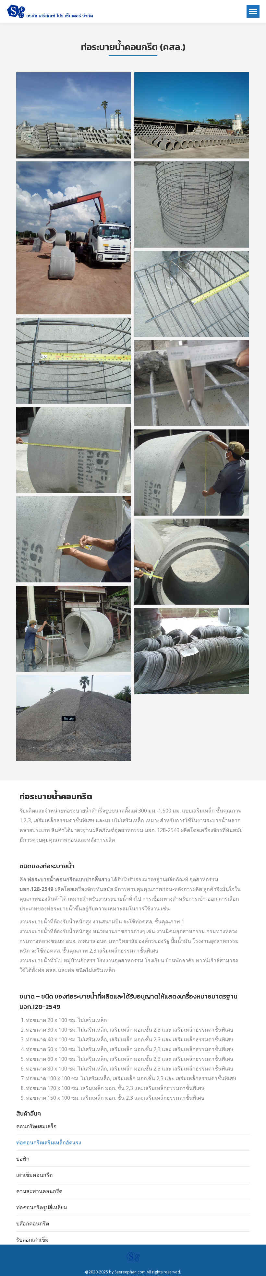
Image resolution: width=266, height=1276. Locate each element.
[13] (191, 651)
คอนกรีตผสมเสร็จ (36, 1126)
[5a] (73, 361)
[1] (73, 115)
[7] (73, 450)
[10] (73, 629)
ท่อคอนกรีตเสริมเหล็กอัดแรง (48, 1142)
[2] (191, 115)
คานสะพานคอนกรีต (39, 1191)
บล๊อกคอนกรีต (32, 1223)
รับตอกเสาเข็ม (32, 1239)
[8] (191, 472)
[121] (191, 562)
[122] (73, 718)
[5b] (191, 294)
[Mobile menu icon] (253, 11)
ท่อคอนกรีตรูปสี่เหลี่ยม (41, 1207)
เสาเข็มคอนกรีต (34, 1174)
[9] (73, 539)
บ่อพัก (23, 1158)
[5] (191, 204)
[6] (191, 383)
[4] (73, 237)
